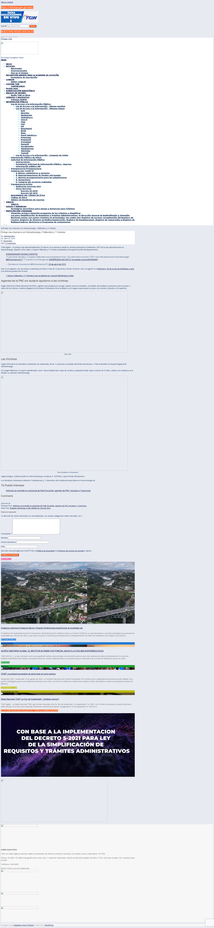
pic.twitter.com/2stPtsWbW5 (85, 259)
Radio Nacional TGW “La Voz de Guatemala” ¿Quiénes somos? (30, 699)
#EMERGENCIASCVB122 (60, 259)
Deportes (5, 666)
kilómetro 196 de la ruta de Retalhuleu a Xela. (116, 269)
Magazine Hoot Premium (24, 925)
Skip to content (7, 2)
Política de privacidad (45, 551)
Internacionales (7, 643)
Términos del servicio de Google (70, 551)
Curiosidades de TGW (9, 691)
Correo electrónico (8, 542)
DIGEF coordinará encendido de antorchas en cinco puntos (28, 674)
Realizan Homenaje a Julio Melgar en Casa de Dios (30, 508)
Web (3, 546)
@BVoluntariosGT (14, 259)
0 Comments (10, 243)
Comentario (6, 534)
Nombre (4, 538)
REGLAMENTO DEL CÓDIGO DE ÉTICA (28, 195)
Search (3, 26)
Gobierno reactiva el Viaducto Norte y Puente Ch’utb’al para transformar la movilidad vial (42, 628)
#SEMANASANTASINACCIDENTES (22, 254)
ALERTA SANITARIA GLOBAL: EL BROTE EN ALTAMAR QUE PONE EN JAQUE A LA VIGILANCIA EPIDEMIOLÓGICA (52, 651)
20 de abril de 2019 (57, 264)
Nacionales (7, 241)
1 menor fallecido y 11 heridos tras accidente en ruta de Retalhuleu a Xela (40, 275)
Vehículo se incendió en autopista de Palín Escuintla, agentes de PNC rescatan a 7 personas (48, 490)
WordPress (49, 925)
